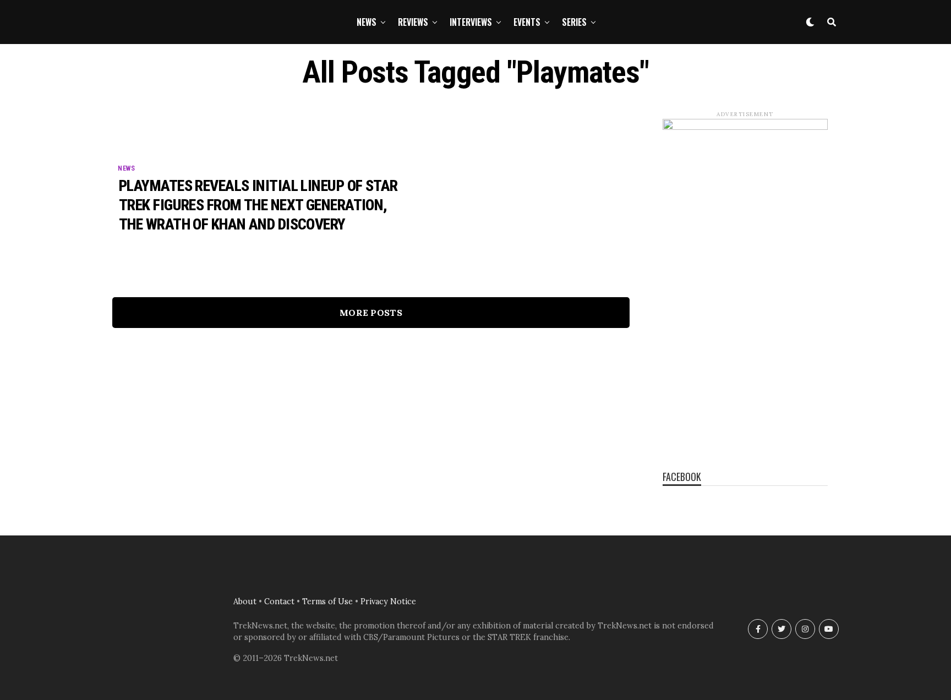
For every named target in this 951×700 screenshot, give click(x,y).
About (244, 601)
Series (574, 22)
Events (526, 22)
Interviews (471, 22)
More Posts (371, 312)
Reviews (413, 22)
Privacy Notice (388, 601)
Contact (279, 601)
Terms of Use (327, 601)
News (366, 22)
